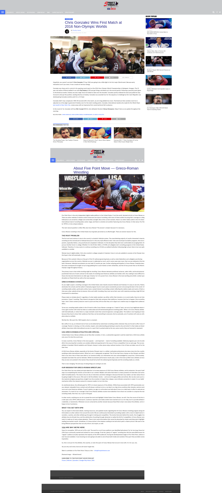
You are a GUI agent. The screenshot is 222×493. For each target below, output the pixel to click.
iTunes (64, 460)
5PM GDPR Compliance (151, 491)
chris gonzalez (66, 114)
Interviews (31, 12)
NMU (48, 12)
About (142, 491)
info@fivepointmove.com (102, 450)
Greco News (20, 12)
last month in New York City (61, 105)
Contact (161, 491)
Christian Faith (57, 12)
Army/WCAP (41, 12)
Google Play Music (85, 460)
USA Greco (10, 12)
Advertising (168, 491)
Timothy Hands (77, 30)
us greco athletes (98, 114)
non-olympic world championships (82, 114)
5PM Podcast (69, 12)
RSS (93, 460)
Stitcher (69, 460)
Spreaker (75, 460)
